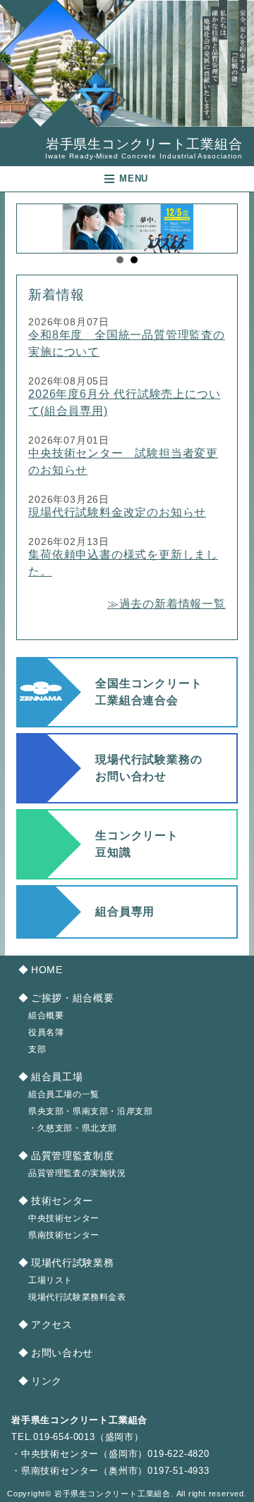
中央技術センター (63, 1218)
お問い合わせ (62, 1353)
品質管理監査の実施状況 (77, 1173)
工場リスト (50, 1280)
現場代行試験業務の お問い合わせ (148, 767)
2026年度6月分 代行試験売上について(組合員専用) (124, 402)
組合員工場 (57, 1077)
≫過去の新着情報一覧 (166, 604)
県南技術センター (63, 1235)
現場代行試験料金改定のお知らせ (117, 512)
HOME (46, 970)
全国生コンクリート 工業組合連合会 (148, 691)
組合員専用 (125, 912)
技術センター (62, 1201)
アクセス (51, 1325)
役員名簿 (46, 1032)
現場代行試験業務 (72, 1263)
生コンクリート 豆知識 (137, 844)
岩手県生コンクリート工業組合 (144, 148)
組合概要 (46, 1015)
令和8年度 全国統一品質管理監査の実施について (126, 343)
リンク (46, 1381)
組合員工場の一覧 (63, 1094)
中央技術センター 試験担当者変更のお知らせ (123, 461)
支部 (37, 1049)
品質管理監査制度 (72, 1156)
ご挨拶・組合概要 (72, 998)
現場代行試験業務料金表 (77, 1297)
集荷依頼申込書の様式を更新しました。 (123, 563)
